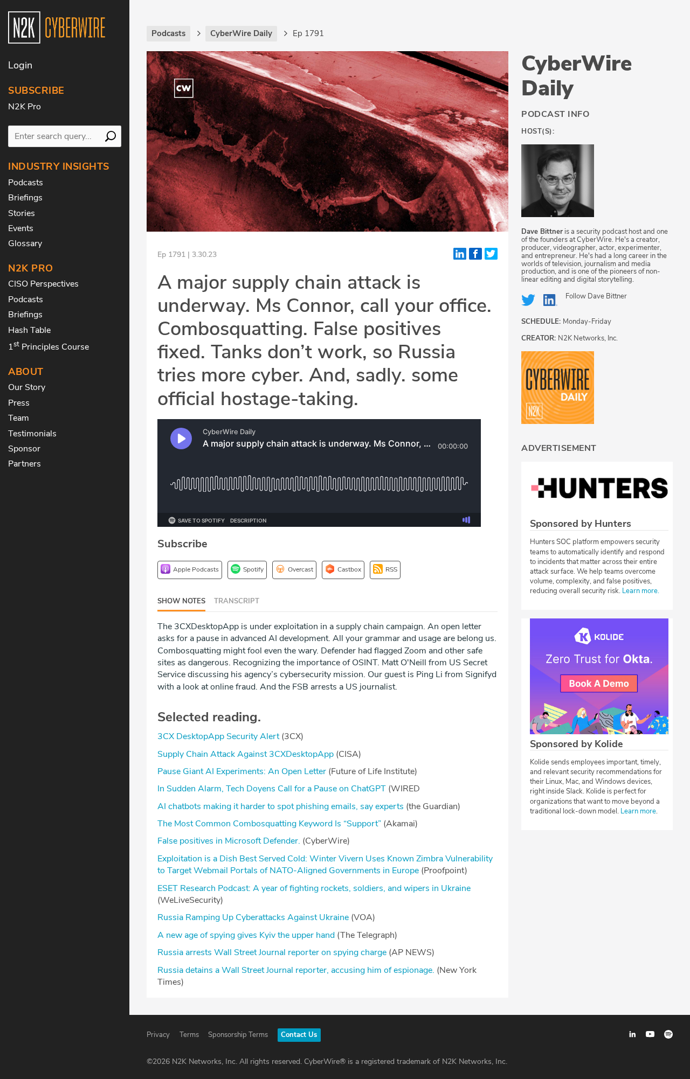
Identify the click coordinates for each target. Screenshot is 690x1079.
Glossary (25, 243)
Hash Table (29, 330)
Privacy (158, 1035)
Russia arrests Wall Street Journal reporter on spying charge (272, 952)
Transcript (236, 601)
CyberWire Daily (576, 76)
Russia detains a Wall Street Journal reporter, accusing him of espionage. (295, 970)
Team (18, 418)
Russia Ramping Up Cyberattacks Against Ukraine (254, 917)
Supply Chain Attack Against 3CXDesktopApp (245, 754)
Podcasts (25, 183)
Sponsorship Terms (238, 1035)
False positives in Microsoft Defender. (228, 841)
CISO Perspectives (43, 284)
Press (19, 403)
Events (20, 228)
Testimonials (32, 434)
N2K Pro (24, 107)
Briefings (25, 198)
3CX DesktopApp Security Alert (218, 736)
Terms (189, 1035)
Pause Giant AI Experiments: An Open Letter (241, 771)
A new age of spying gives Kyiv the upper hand (246, 935)
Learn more (638, 811)
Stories (21, 213)
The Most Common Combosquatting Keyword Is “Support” (269, 824)
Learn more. (640, 591)
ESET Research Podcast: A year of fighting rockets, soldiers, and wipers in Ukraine (314, 888)
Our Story (26, 387)
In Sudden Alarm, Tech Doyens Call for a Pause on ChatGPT (271, 789)
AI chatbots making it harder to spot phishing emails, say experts (280, 806)
